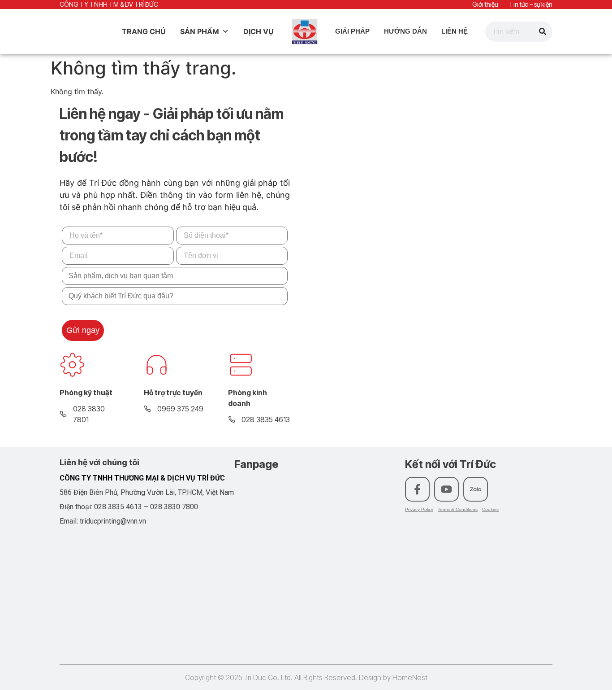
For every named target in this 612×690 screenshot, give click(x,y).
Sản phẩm (199, 31)
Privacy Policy (419, 509)
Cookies (490, 509)
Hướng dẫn (405, 31)
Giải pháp (352, 31)
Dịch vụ (258, 31)
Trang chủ (144, 31)
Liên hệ (454, 31)
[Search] (542, 32)
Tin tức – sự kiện (530, 4)
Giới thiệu (485, 4)
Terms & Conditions (458, 509)
